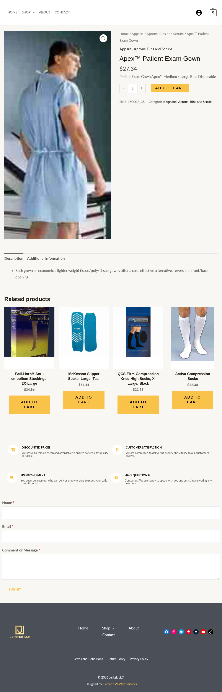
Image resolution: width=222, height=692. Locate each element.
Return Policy (116, 659)
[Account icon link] (199, 13)
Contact (62, 12)
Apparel (138, 34)
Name (8, 503)
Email (7, 526)
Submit (15, 589)
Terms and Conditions (88, 659)
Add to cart (169, 88)
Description (13, 258)
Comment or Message (21, 550)
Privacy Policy (139, 659)
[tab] (13, 258)
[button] (33, 12)
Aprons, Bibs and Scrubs (165, 34)
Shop (26, 12)
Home (13, 12)
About (44, 12)
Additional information (46, 258)
